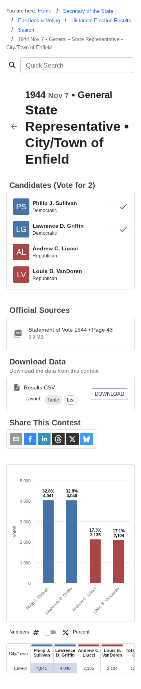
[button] (53, 400)
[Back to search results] (14, 126)
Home (44, 11)
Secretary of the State (88, 11)
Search (26, 30)
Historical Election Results (101, 20)
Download (109, 394)
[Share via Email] (16, 439)
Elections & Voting (39, 20)
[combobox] (76, 65)
